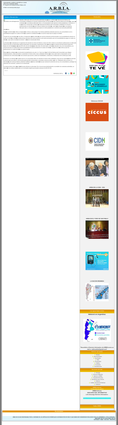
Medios (98, 355)
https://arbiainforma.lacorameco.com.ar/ (97, 398)
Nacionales (98, 358)
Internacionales (98, 356)
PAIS (98, 359)
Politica (98, 363)
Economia (98, 364)
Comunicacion (98, 366)
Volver (6, 70)
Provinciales (98, 361)
